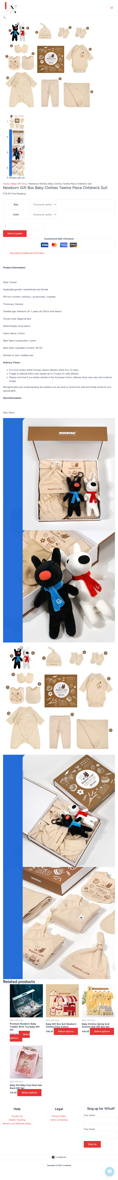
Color (16, 214)
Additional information (33, 253)
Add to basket (14, 233)
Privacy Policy (59, 1116)
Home (6, 183)
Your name (89, 1115)
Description (16, 253)
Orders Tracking (17, 1119)
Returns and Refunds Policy (17, 1123)
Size (16, 204)
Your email (89, 1129)
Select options (20, 1036)
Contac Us (17, 1116)
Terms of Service (59, 1119)
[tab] (16, 253)
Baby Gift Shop (19, 183)
